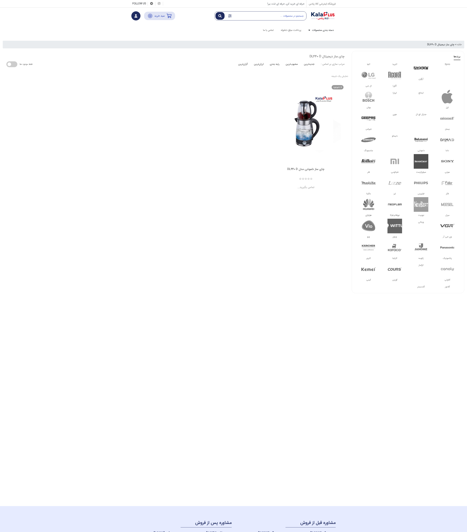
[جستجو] (220, 16)
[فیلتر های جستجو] (229, 16)
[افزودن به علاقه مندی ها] (295, 184)
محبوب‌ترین (292, 64)
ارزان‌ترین (259, 64)
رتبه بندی (274, 64)
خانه (459, 45)
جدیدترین (309, 64)
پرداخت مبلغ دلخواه (291, 30)
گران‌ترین (243, 64)
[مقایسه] (302, 184)
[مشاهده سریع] (309, 184)
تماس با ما (268, 30)
